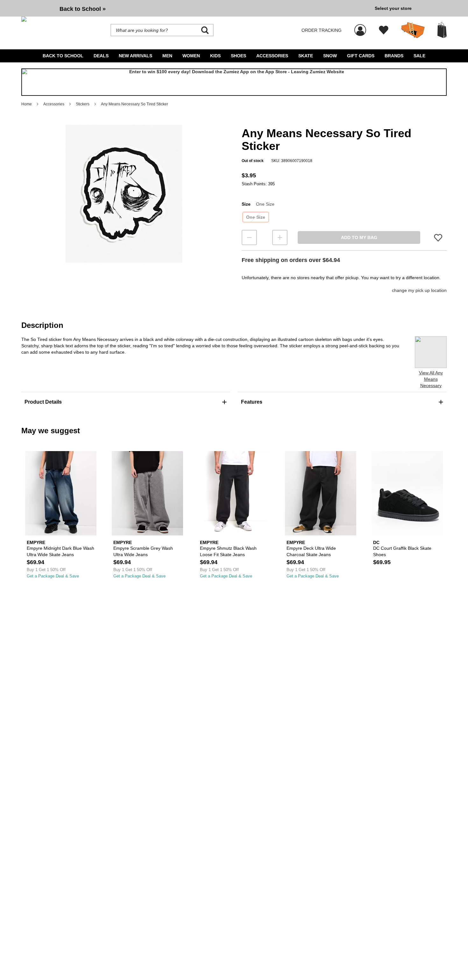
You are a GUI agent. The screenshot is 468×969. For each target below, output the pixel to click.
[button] (124, 193)
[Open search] (205, 30)
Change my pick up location (419, 290)
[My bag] (442, 30)
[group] (195, 8)
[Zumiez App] (234, 82)
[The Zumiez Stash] (413, 30)
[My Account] (360, 26)
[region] (124, 204)
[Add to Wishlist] (438, 237)
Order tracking (321, 30)
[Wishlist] (383, 30)
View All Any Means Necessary (431, 379)
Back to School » (83, 9)
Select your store (393, 8)
